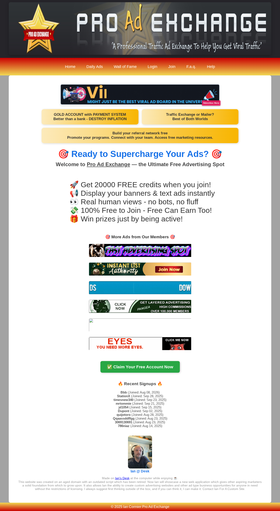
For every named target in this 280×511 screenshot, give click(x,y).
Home (70, 66)
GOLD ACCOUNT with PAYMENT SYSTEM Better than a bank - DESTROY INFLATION (90, 116)
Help (211, 66)
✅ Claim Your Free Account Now (140, 367)
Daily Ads (94, 66)
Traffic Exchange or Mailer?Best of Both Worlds (190, 116)
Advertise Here (211, 103)
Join (171, 66)
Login (152, 66)
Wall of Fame (125, 66)
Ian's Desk (122, 478)
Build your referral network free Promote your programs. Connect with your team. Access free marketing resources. (140, 135)
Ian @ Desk (140, 471)
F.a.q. (191, 66)
